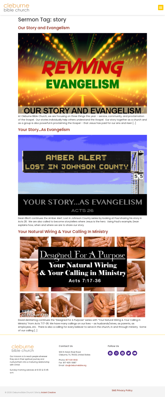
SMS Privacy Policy (122, 390)
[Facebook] (110, 353)
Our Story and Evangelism (44, 28)
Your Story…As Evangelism (44, 129)
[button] (160, 7)
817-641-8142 (72, 360)
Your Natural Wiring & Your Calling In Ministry (63, 231)
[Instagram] (116, 353)
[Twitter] (128, 353)
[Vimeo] (122, 353)
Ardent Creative (48, 392)
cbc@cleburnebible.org (75, 365)
